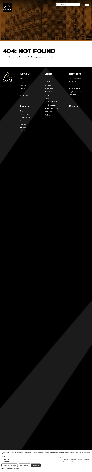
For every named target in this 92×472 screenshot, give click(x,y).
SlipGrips (48, 115)
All (45, 78)
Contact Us (24, 95)
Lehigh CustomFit (51, 102)
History (22, 78)
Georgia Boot (49, 88)
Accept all (36, 465)
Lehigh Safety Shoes (51, 108)
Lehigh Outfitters (50, 105)
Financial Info (24, 121)
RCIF (22, 92)
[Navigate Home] (7, 7)
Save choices (24, 465)
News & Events (25, 114)
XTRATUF (48, 95)
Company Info (25, 117)
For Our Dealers (74, 85)
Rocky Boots (49, 82)
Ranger (47, 98)
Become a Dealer (75, 88)
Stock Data (23, 124)
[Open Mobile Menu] (87, 4)
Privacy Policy (5, 468)
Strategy (23, 85)
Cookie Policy (14, 468)
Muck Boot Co (49, 92)
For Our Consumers (75, 82)
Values (22, 82)
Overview (23, 111)
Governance (24, 131)
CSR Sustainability (26, 88)
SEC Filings (24, 127)
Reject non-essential (9, 465)
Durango (48, 85)
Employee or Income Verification (76, 93)
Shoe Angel (48, 112)
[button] (86, 66)
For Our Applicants (75, 78)
